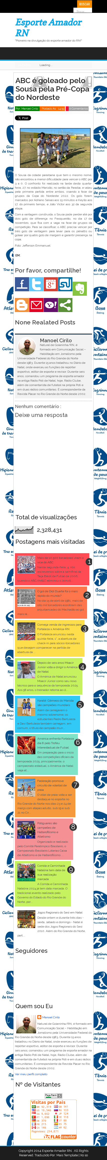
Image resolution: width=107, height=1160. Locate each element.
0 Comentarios (78, 108)
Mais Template (67, 1155)
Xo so (84, 1155)
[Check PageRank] (53, 1097)
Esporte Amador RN (57, 1151)
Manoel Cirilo (51, 1017)
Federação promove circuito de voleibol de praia (52, 785)
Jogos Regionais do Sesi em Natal (59, 912)
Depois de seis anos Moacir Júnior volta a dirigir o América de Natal (57, 667)
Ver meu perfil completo (31, 1074)
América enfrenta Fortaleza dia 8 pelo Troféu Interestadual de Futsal (55, 743)
